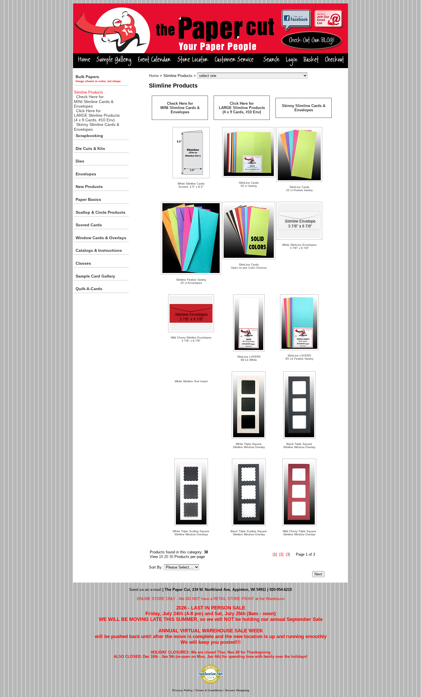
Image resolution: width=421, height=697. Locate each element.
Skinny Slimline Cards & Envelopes (303, 108)
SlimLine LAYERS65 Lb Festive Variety (299, 357)
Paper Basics (88, 199)
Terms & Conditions (209, 690)
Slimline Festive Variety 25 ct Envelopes (191, 281)
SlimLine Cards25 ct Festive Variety (299, 188)
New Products (89, 186)
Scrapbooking (89, 135)
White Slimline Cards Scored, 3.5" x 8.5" (191, 185)
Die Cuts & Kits (90, 148)
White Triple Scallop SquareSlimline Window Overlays (191, 533)
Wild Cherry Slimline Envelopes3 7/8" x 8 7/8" (191, 339)
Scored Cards (89, 225)
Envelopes (86, 174)
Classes (83, 263)
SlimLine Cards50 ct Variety (249, 184)
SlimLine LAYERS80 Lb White (249, 358)
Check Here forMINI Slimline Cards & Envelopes (93, 101)
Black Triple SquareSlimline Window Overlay (299, 445)
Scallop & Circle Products (100, 212)
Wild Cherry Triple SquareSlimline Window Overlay (299, 533)
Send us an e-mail (145, 589)
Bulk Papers (98, 78)
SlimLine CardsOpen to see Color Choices (249, 266)
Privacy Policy (182, 690)
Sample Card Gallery (95, 276)
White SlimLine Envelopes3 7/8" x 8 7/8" (299, 246)
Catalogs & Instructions (99, 250)
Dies (80, 161)
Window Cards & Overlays (101, 237)
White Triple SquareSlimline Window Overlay (249, 445)
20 (166, 557)
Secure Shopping (237, 690)
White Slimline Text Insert (191, 381)
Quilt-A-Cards (89, 288)
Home (154, 76)
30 (171, 557)
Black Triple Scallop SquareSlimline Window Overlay (249, 533)
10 (161, 557)
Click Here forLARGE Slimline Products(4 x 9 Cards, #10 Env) (97, 115)
